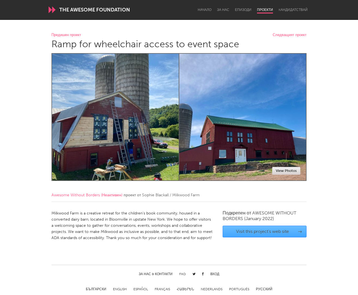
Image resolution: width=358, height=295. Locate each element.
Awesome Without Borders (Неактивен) (87, 195)
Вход (214, 274)
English (120, 289)
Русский (264, 289)
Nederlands (211, 289)
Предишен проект (66, 35)
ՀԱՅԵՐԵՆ (185, 289)
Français (162, 289)
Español (140, 289)
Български (96, 289)
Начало (204, 10)
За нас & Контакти (156, 274)
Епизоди (243, 10)
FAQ (182, 274)
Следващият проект (290, 35)
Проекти (265, 10)
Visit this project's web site (269, 231)
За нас (223, 10)
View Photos (286, 171)
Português (239, 289)
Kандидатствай (293, 10)
